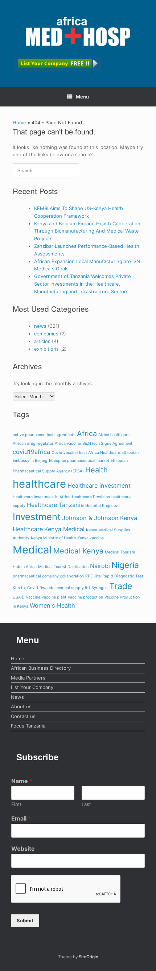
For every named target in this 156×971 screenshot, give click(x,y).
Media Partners (28, 678)
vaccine (33, 597)
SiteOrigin (88, 956)
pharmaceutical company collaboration (48, 576)
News (17, 697)
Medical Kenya (78, 551)
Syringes (99, 587)
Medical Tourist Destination (63, 566)
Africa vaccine (68, 443)
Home (19, 122)
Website (23, 848)
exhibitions (46, 349)
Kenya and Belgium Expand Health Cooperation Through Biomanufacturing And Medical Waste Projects (87, 231)
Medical (32, 549)
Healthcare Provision (91, 497)
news (40, 326)
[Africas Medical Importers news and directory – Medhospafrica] (78, 31)
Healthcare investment (99, 485)
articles (42, 341)
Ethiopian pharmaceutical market (79, 460)
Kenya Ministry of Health (53, 538)
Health (96, 470)
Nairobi (100, 565)
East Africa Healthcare (99, 452)
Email (21, 818)
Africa (87, 433)
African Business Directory (41, 668)
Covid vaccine (65, 452)
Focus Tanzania (28, 726)
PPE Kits (93, 576)
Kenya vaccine (90, 538)
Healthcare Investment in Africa (41, 497)
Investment (37, 516)
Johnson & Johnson (90, 517)
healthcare (39, 484)
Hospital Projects (101, 505)
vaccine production (85, 597)
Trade (120, 586)
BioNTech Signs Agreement (107, 443)
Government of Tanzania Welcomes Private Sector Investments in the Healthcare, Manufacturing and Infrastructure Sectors (82, 283)
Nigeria (125, 565)
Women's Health (52, 605)
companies (46, 334)
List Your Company (32, 687)
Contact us (23, 716)
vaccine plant (54, 597)
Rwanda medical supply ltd (65, 587)
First (16, 804)
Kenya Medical (64, 529)
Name (21, 781)
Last (86, 804)
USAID (19, 597)
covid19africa (31, 451)
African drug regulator (33, 443)
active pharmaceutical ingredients (44, 434)
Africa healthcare (114, 434)
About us (21, 706)
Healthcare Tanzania (55, 504)
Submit (25, 920)
